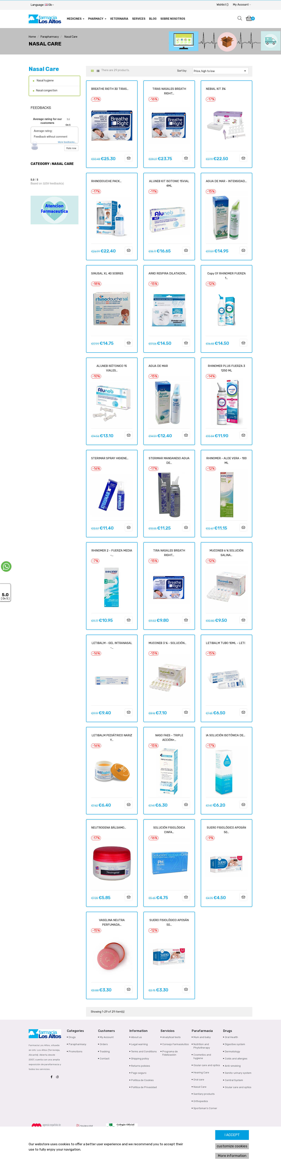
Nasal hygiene (45, 80)
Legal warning (139, 1044)
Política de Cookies (142, 1080)
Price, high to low (221, 71)
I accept (232, 1135)
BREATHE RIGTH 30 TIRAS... (109, 89)
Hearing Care (201, 1072)
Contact (104, 1058)
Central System (234, 1080)
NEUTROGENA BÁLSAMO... (108, 827)
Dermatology (232, 1051)
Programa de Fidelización (170, 1053)
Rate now (71, 148)
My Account (107, 1037)
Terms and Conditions (144, 1051)
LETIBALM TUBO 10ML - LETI (225, 643)
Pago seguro (138, 1072)
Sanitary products (204, 1093)
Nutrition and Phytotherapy (201, 1046)
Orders (104, 1044)
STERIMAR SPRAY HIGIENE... (109, 458)
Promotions (75, 1051)
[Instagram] (58, 1077)
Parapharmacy (77, 1044)
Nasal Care (44, 69)
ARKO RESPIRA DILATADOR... (168, 273)
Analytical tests (171, 1037)
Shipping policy (140, 1058)
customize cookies (232, 1146)
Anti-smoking (233, 1065)
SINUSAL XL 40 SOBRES (107, 273)
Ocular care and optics (206, 1065)
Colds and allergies (236, 1058)
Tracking (105, 1051)
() (222, 4)
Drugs (72, 1037)
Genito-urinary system (238, 1072)
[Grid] (92, 71)
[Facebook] (52, 1077)
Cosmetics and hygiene (202, 1056)
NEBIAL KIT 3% (216, 89)
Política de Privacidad (144, 1087)
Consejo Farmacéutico (175, 1044)
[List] (98, 71)
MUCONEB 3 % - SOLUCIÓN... (167, 643)
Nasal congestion (46, 90)
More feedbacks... (67, 142)
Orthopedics (200, 1101)
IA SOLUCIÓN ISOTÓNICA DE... (225, 735)
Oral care (198, 1079)
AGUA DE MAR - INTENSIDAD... (226, 181)
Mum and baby (202, 1037)
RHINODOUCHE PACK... (106, 181)
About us (136, 1037)
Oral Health (231, 1037)
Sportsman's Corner (205, 1108)
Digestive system (235, 1044)
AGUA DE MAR (158, 366)
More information (232, 1156)
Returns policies (140, 1065)
